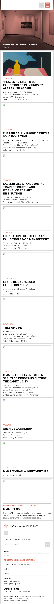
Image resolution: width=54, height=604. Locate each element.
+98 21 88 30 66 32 (12, 582)
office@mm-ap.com (12, 584)
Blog (6, 569)
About (7, 551)
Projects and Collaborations (19, 560)
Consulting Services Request (18, 565)
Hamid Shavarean (21, 600)
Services (8, 556)
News (6, 573)
